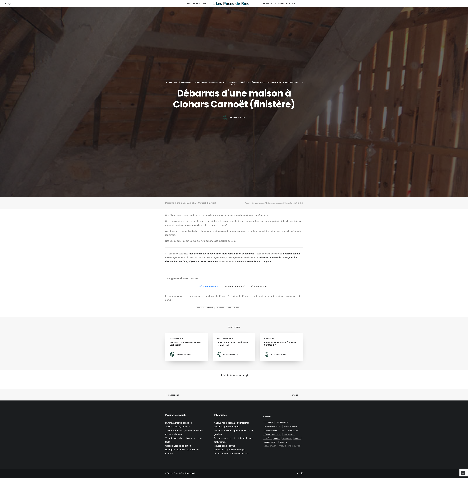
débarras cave (282, 422)
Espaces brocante (196, 4)
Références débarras (250, 82)
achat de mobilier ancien (287, 82)
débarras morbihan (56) (289, 430)
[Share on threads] (227, 375)
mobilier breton (270, 442)
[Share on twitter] (224, 375)
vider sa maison (233, 308)
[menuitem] (5, 3)
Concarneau (268, 422)
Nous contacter (286, 4)
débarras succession (272, 434)
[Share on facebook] (221, 375)
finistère (220, 308)
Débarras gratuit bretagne (226, 426)
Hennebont (287, 438)
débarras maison (270, 430)
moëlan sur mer (270, 446)
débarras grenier (290, 426)
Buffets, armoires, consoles (178, 423)
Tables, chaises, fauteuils (177, 426)
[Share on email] (246, 375)
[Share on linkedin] (234, 375)
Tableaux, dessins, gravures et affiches (184, 430)
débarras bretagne (191, 82)
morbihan (283, 442)
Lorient (297, 438)
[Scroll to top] (463, 473)
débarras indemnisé (268, 82)
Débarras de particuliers (211, 82)
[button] (5, 3)
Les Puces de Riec (238, 118)
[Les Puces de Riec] (234, 3)
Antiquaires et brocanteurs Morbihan (231, 423)
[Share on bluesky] (240, 375)
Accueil (247, 203)
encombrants (289, 434)
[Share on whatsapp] (237, 375)
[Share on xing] (243, 375)
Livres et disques (173, 434)
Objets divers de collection (178, 446)
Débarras (267, 4)
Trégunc (282, 446)
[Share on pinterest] (230, 375)
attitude (192, 473)
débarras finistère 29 (232, 82)
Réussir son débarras (224, 446)
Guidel (276, 438)
